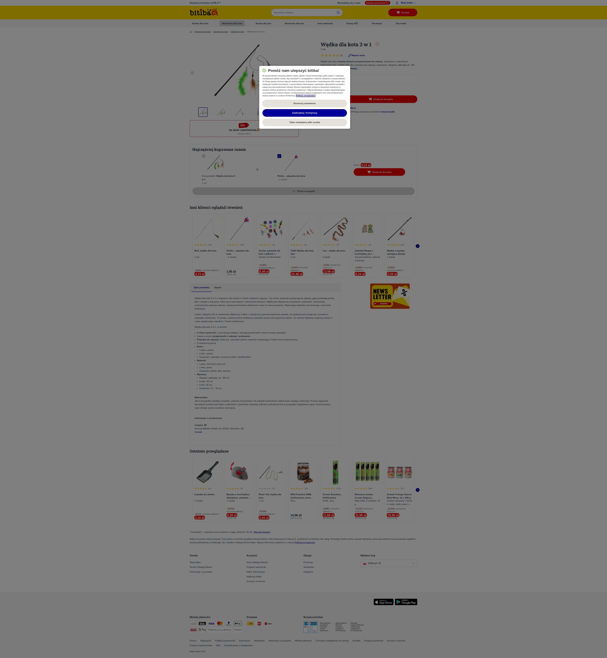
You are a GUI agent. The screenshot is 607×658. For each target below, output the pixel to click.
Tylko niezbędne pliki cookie (304, 122)
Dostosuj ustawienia (305, 103)
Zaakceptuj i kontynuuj (304, 113)
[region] (304, 97)
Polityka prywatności (305, 96)
